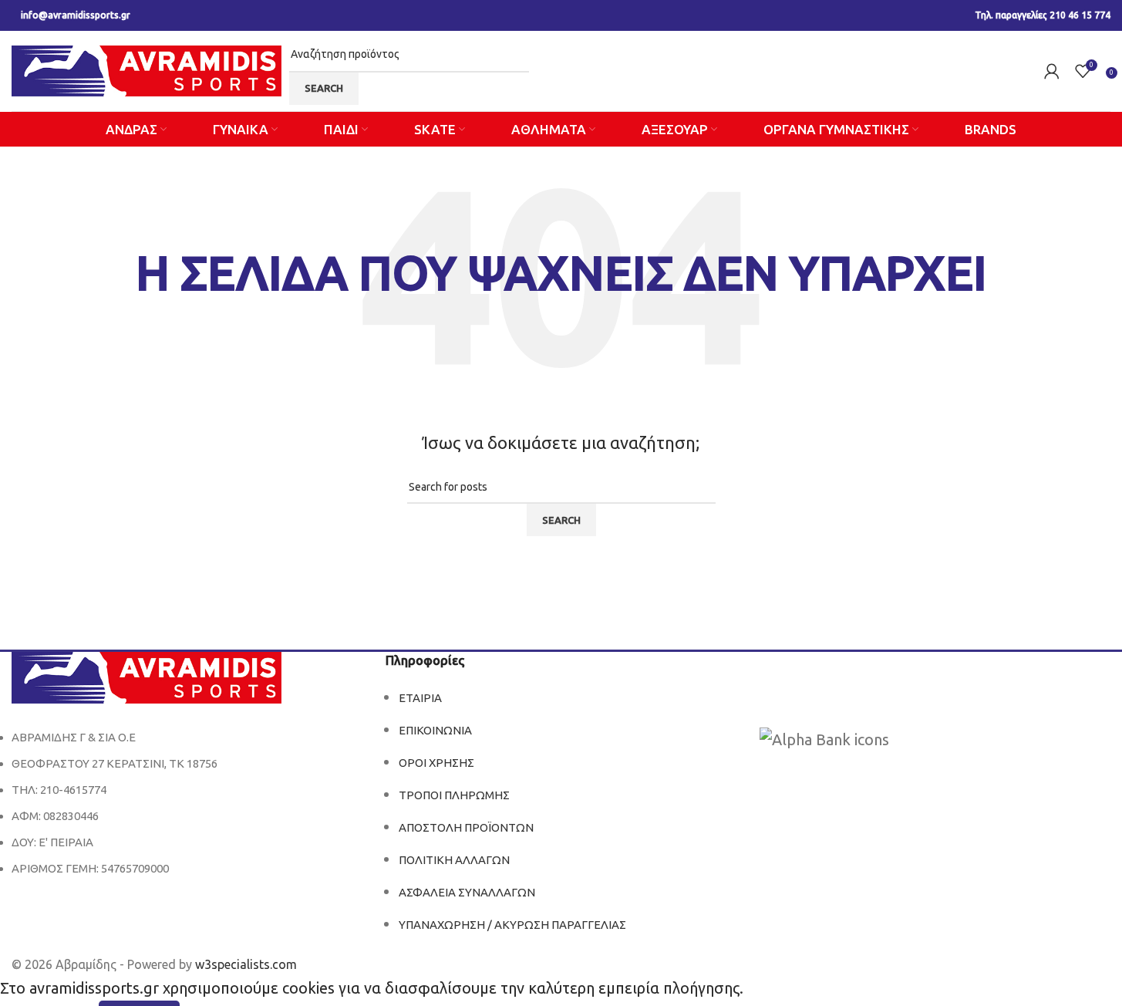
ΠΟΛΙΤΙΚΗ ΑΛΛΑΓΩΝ (454, 859)
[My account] (1051, 71)
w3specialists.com (246, 964)
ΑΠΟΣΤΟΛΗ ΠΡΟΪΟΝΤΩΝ (466, 827)
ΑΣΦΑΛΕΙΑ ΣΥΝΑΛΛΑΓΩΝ (467, 892)
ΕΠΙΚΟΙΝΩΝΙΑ (435, 730)
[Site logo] (146, 69)
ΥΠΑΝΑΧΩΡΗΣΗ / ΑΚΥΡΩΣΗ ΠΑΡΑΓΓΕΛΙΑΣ (512, 924)
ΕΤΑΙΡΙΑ (420, 697)
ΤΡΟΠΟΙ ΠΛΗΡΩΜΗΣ (454, 795)
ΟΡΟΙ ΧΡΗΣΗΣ (436, 762)
